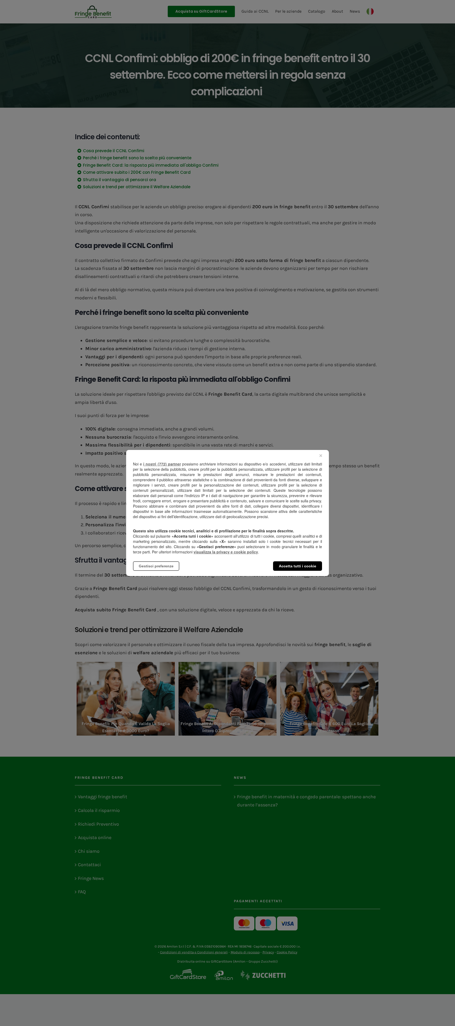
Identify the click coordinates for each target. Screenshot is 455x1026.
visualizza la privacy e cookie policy (226, 551)
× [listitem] (320, 456)
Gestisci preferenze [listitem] (156, 566)
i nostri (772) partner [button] (162, 464)
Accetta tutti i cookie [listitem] (297, 566)
